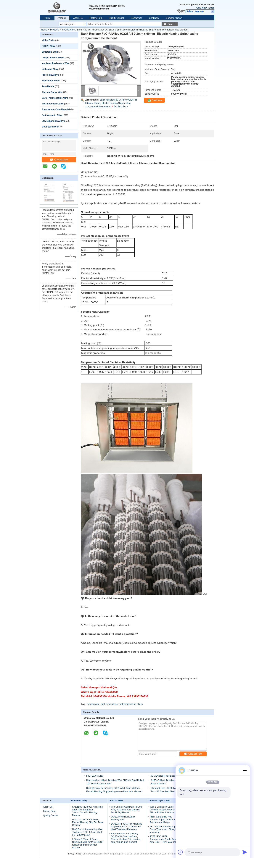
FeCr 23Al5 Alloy (94, 776)
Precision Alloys (50, 75)
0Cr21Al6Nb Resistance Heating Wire (170, 776)
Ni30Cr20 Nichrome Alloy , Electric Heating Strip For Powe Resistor (88, 822)
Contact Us (136, 18)
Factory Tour (95, 18)
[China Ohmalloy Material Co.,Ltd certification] (49, 202)
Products (61, 18)
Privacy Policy (74, 853)
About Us (78, 18)
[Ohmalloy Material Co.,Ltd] (64, 7)
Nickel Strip (48, 40)
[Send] (245, 852)
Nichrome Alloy (50, 69)
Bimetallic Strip (50, 52)
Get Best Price (121, 106)
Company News (174, 18)
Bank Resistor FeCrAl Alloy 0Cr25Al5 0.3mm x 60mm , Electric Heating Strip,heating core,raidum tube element (111, 103)
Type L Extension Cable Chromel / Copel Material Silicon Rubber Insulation (162, 810)
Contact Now (61, 159)
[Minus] (244, 770)
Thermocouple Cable (53, 103)
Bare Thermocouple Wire (55, 98)
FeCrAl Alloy (68, 29)
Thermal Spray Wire (52, 92)
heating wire (93, 704)
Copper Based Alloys (53, 57)
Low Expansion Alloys (53, 121)
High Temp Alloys (51, 80)
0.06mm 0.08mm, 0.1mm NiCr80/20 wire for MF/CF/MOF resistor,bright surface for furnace (87, 843)
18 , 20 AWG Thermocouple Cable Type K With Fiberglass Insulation (164, 829)
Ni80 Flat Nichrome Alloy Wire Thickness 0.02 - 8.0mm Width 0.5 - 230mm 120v (87, 832)
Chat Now (201, 8)
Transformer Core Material (56, 109)
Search (171, 24)
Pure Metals (48, 86)
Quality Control (116, 18)
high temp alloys (109, 704)
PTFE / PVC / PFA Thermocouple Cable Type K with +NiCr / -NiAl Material (164, 839)
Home (47, 18)
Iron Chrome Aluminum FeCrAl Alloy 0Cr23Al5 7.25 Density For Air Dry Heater (126, 810)
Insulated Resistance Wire (55, 63)
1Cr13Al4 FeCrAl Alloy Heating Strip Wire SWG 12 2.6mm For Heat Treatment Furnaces (126, 827)
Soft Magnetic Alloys (52, 115)
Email (211, 8)
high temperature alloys (131, 704)
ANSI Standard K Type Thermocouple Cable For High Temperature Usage (165, 819)
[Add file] (180, 852)
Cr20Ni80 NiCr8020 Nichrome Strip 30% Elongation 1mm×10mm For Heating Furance (87, 811)
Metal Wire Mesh (50, 126)
